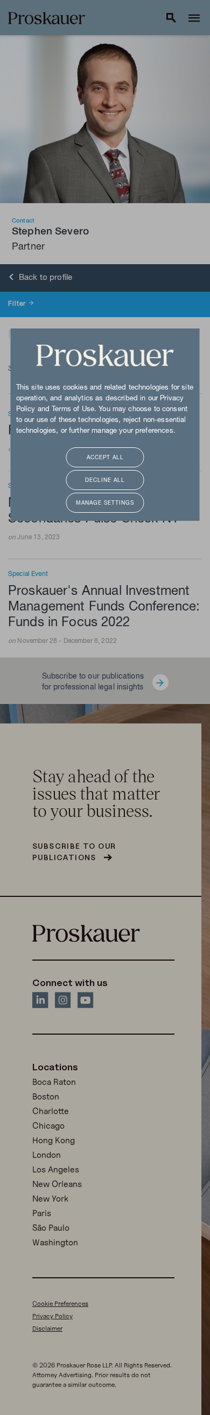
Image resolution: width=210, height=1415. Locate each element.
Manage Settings (105, 503)
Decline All (105, 480)
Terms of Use (73, 409)
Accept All (105, 457)
